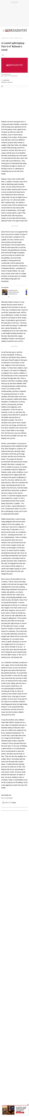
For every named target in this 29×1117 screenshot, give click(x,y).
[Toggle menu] (3, 30)
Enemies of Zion (18, 38)
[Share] (3, 55)
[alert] (15, 1110)
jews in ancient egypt (7, 798)
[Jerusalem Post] (16, 30)
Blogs (11, 38)
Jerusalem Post (5, 38)
